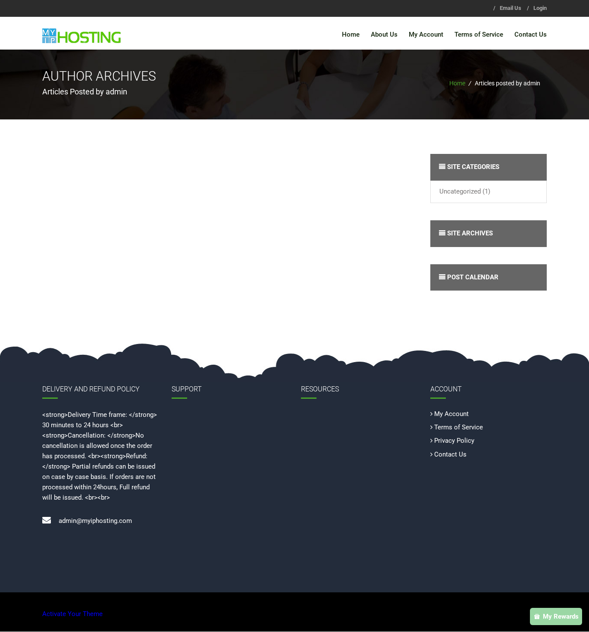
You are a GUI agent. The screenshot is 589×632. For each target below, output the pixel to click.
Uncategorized (460, 191)
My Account (426, 34)
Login (540, 8)
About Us (384, 34)
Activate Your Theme (72, 614)
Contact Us (530, 34)
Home (351, 34)
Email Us (510, 8)
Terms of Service (478, 34)
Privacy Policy (454, 440)
